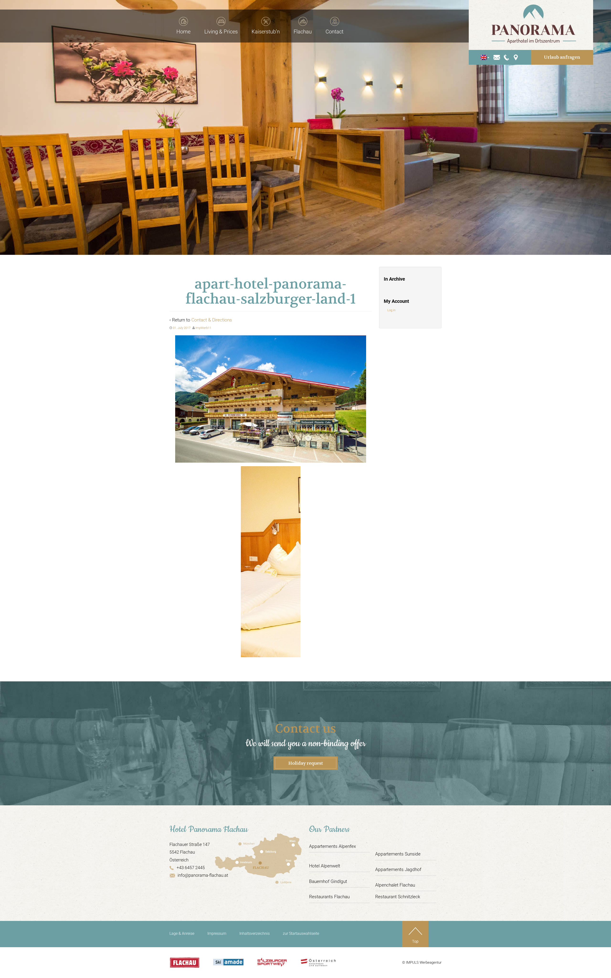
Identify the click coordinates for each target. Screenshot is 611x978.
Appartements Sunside (398, 854)
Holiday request (305, 763)
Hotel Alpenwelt (324, 866)
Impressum (216, 933)
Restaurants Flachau (329, 896)
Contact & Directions (211, 320)
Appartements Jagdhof (398, 869)
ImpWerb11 (203, 328)
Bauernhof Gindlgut (328, 881)
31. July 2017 (181, 328)
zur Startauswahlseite (301, 933)
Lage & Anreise (181, 933)
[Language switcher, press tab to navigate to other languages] (483, 57)
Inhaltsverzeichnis (254, 933)
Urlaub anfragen (562, 57)
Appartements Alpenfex (332, 846)
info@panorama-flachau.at (203, 875)
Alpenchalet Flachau (395, 885)
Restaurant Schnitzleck (397, 896)
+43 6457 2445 (191, 867)
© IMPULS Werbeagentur (422, 962)
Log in (391, 310)
